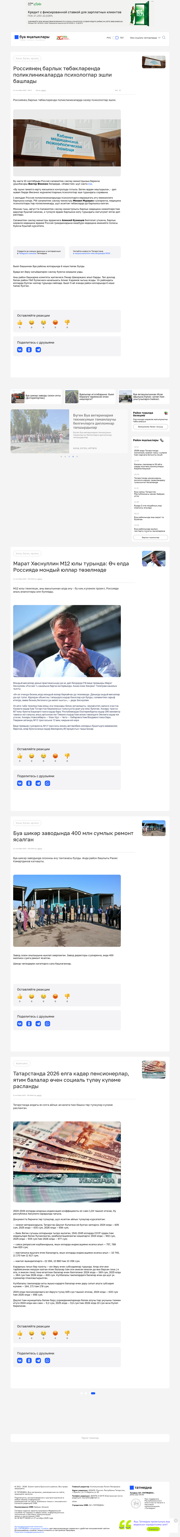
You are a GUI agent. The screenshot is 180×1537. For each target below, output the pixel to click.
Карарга (153, 1529)
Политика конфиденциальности (29, 1532)
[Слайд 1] (61, 456)
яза (90, 183)
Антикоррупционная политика (28, 1526)
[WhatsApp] (47, 783)
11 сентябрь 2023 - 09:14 (22, 579)
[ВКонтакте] (19, 349)
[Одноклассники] (29, 349)
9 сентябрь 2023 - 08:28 (22, 1095)
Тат (122, 38)
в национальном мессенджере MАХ (91, 253)
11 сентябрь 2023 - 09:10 (22, 848)
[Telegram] (38, 349)
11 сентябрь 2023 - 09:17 (22, 90)
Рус (109, 38)
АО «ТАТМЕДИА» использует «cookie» (31, 1528)
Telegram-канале (28, 253)
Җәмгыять (22, 1063)
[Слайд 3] (69, 456)
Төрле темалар (90, 1437)
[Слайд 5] (77, 456)
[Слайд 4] (73, 456)
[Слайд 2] (65, 456)
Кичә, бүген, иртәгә (27, 58)
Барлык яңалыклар (150, 537)
